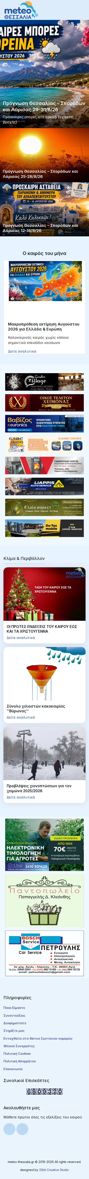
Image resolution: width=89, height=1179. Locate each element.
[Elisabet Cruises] (44, 444)
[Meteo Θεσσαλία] (21, 10)
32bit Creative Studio (54, 1170)
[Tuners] (44, 844)
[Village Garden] (44, 381)
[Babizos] (44, 423)
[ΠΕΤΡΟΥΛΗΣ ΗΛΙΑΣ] (44, 953)
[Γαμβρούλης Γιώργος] (44, 465)
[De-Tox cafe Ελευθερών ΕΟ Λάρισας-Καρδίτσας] (44, 528)
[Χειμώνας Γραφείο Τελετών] (44, 402)
